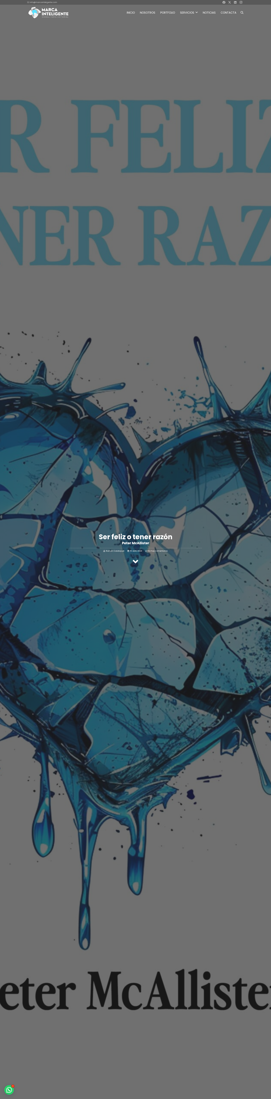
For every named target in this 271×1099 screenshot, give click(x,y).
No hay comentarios (158, 551)
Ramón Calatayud (115, 551)
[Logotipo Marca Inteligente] (48, 12)
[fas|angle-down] (135, 561)
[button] (197, 12)
